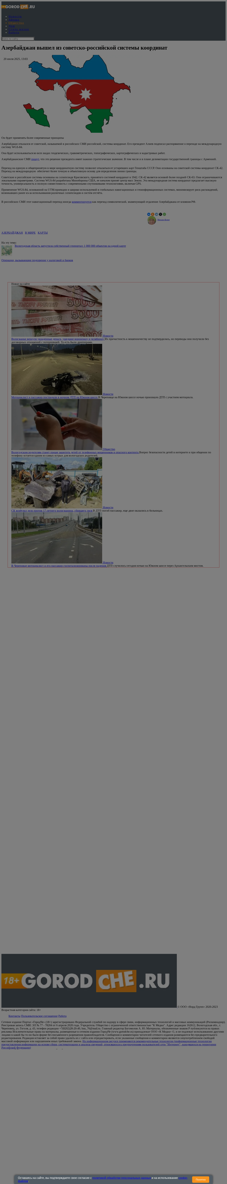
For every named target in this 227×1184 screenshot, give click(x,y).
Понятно (201, 1179)
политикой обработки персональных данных (121, 1177)
